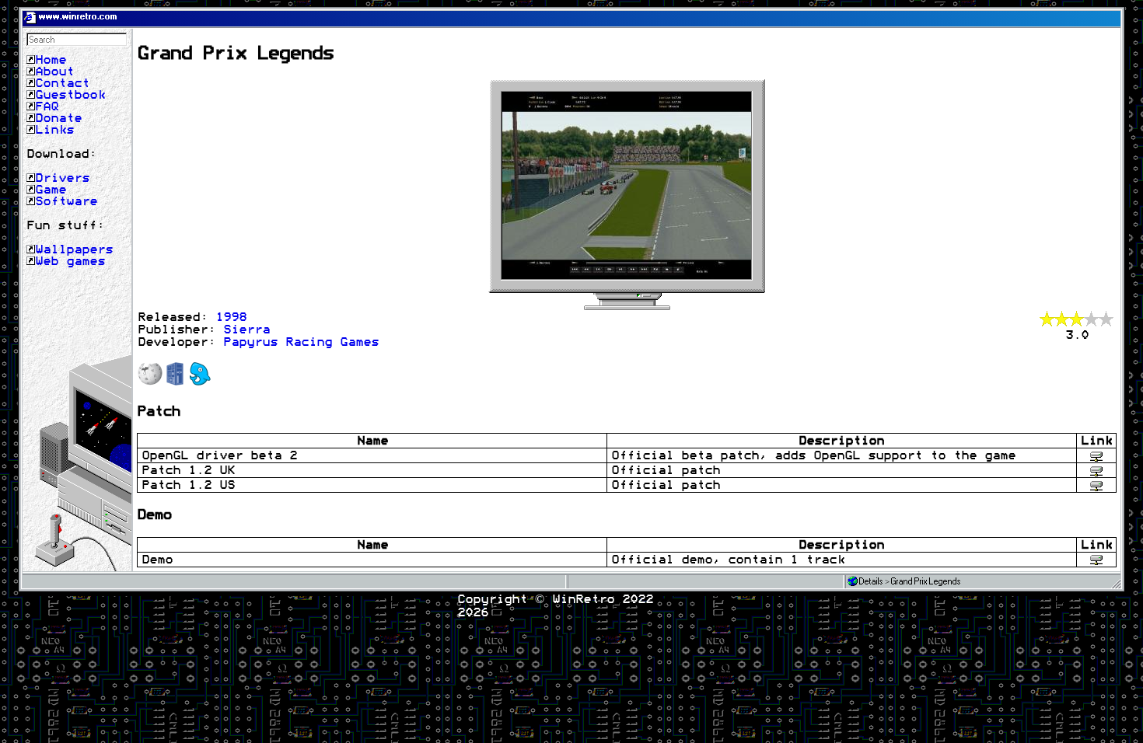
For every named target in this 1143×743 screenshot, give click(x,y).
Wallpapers (74, 249)
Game (50, 189)
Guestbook (70, 95)
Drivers (62, 178)
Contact (62, 83)
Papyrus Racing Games (301, 342)
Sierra (246, 329)
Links (54, 130)
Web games (70, 261)
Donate (58, 118)
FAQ (46, 106)
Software (66, 201)
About (54, 71)
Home (50, 60)
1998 (230, 317)
